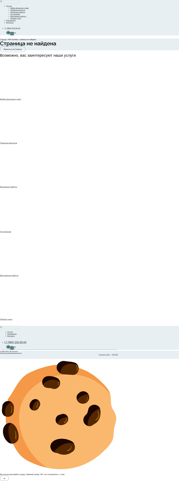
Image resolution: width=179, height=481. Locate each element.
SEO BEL (115, 354)
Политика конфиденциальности (11, 353)
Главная (3, 39)
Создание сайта (104, 354)
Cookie (22, 474)
